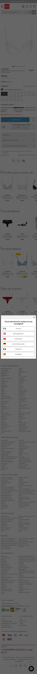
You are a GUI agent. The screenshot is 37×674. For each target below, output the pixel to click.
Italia (18, 328)
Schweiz (18, 339)
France (18, 349)
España (18, 354)
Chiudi (34, 317)
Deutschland (18, 344)
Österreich (18, 334)
